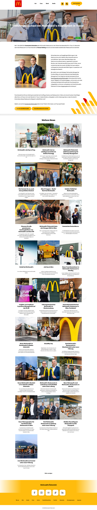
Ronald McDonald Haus (46, 500)
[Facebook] (34, 493)
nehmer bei (59, 78)
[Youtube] (48, 493)
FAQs (23, 500)
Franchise (55, 500)
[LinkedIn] (62, 493)
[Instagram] (41, 493)
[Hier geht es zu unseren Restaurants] (62, 4)
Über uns (17, 500)
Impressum (79, 500)
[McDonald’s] (18, 3)
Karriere (38, 500)
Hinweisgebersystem (70, 500)
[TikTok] (55, 493)
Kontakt (27, 500)
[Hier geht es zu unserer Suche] (66, 4)
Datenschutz (62, 500)
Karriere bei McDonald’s (31, 104)
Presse (33, 500)
